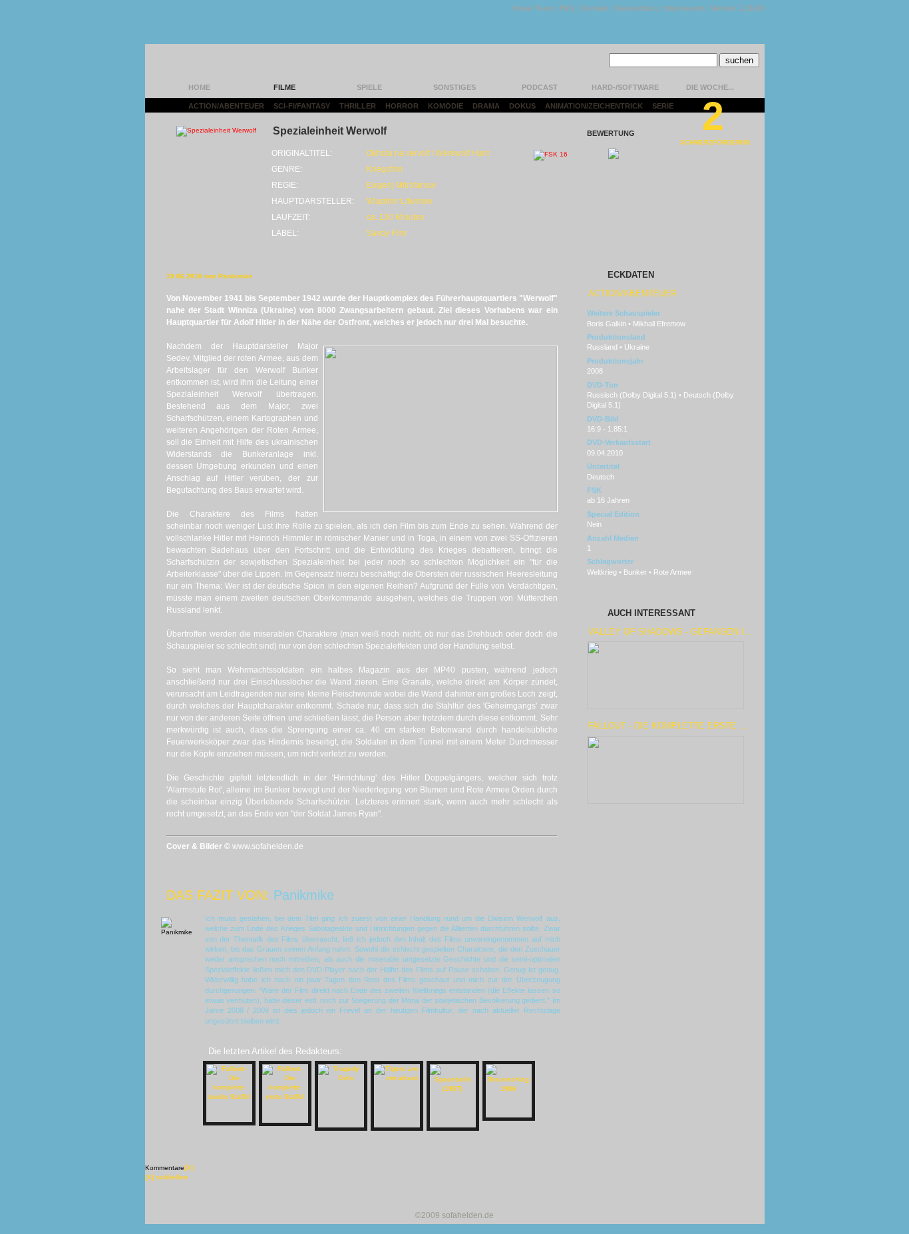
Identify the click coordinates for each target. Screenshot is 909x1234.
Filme (284, 87)
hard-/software (625, 87)
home (199, 87)
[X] (188, 1167)
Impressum (685, 8)
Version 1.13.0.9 (738, 8)
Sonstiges (454, 87)
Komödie (445, 106)
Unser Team (533, 8)
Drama (486, 106)
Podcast (540, 87)
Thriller (357, 106)
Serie (662, 106)
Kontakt (595, 8)
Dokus (522, 106)
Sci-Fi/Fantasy (301, 106)
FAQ (567, 8)
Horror (402, 106)
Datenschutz (637, 8)
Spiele (369, 87)
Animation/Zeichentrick (594, 106)
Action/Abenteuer (226, 106)
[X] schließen (166, 1177)
